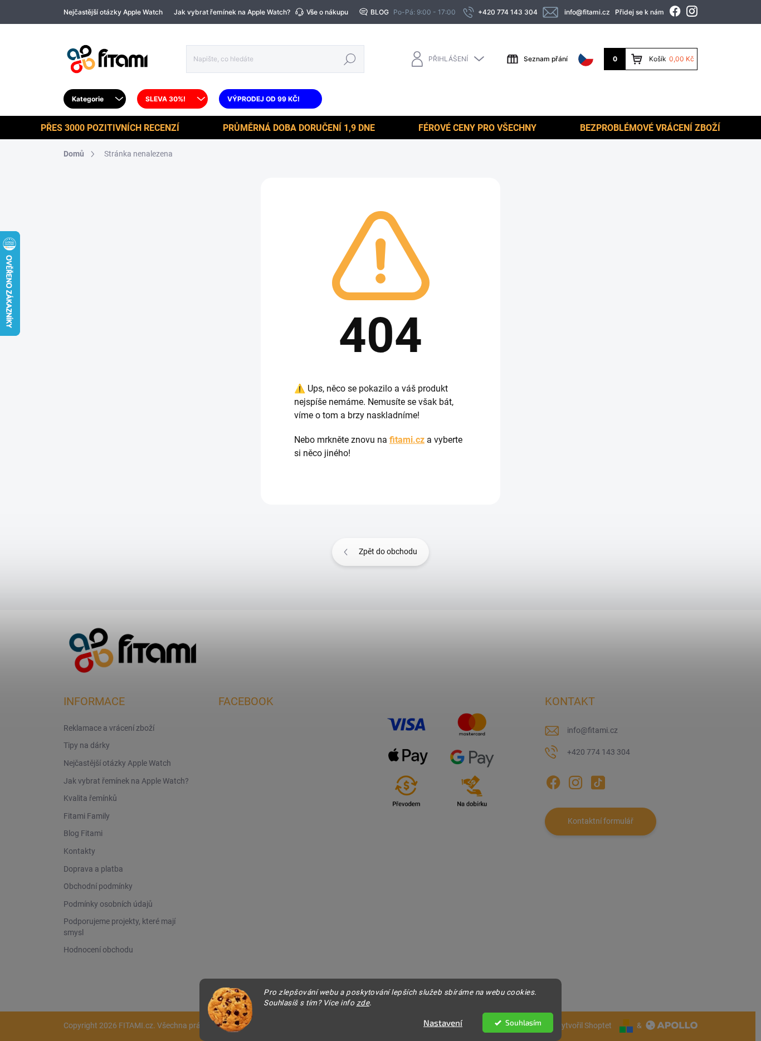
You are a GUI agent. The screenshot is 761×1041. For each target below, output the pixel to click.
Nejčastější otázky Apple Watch (113, 12)
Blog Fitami (83, 833)
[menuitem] (95, 99)
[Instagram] (575, 780)
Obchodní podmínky (98, 886)
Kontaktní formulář (600, 821)
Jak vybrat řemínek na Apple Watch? (232, 12)
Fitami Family (87, 816)
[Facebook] (553, 780)
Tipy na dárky (87, 745)
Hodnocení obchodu (98, 949)
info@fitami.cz (592, 730)
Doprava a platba (93, 868)
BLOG (379, 12)
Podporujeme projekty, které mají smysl (119, 927)
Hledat (350, 59)
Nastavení (442, 1023)
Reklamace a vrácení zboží (109, 728)
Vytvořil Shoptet (584, 1025)
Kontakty (79, 851)
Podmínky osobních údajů (108, 904)
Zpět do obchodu (388, 551)
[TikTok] (597, 780)
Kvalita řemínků (90, 798)
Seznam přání (546, 59)
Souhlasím (523, 1022)
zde (363, 1002)
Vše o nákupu (327, 12)
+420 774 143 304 (598, 751)
